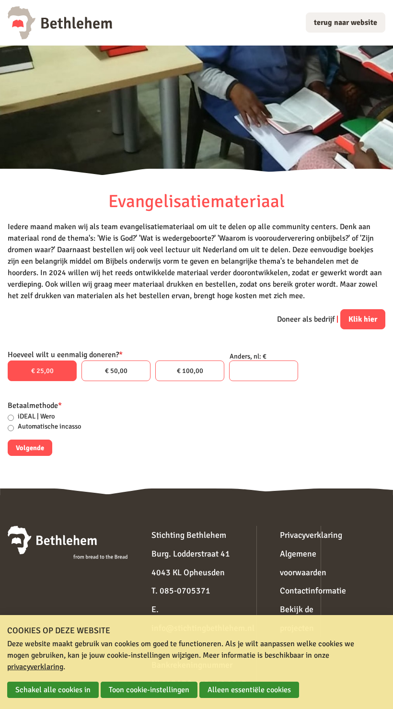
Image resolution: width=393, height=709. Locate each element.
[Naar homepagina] (60, 22)
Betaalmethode (35, 405)
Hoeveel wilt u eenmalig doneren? (65, 355)
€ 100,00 (190, 370)
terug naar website (345, 22)
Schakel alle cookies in (53, 690)
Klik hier (362, 319)
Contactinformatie (313, 590)
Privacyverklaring (311, 535)
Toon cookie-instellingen (149, 690)
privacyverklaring (35, 667)
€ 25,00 (42, 370)
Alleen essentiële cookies (249, 690)
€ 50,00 (116, 370)
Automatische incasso (49, 426)
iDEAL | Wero (36, 416)
